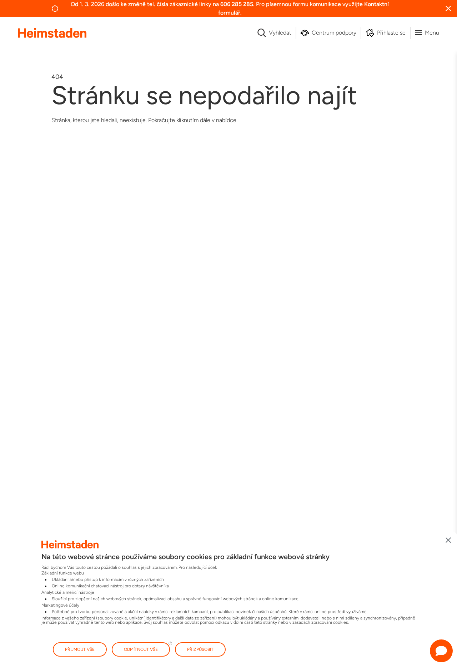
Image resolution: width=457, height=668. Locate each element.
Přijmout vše (80, 649)
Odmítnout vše (141, 649)
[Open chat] (441, 650)
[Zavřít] (448, 540)
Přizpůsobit (200, 649)
